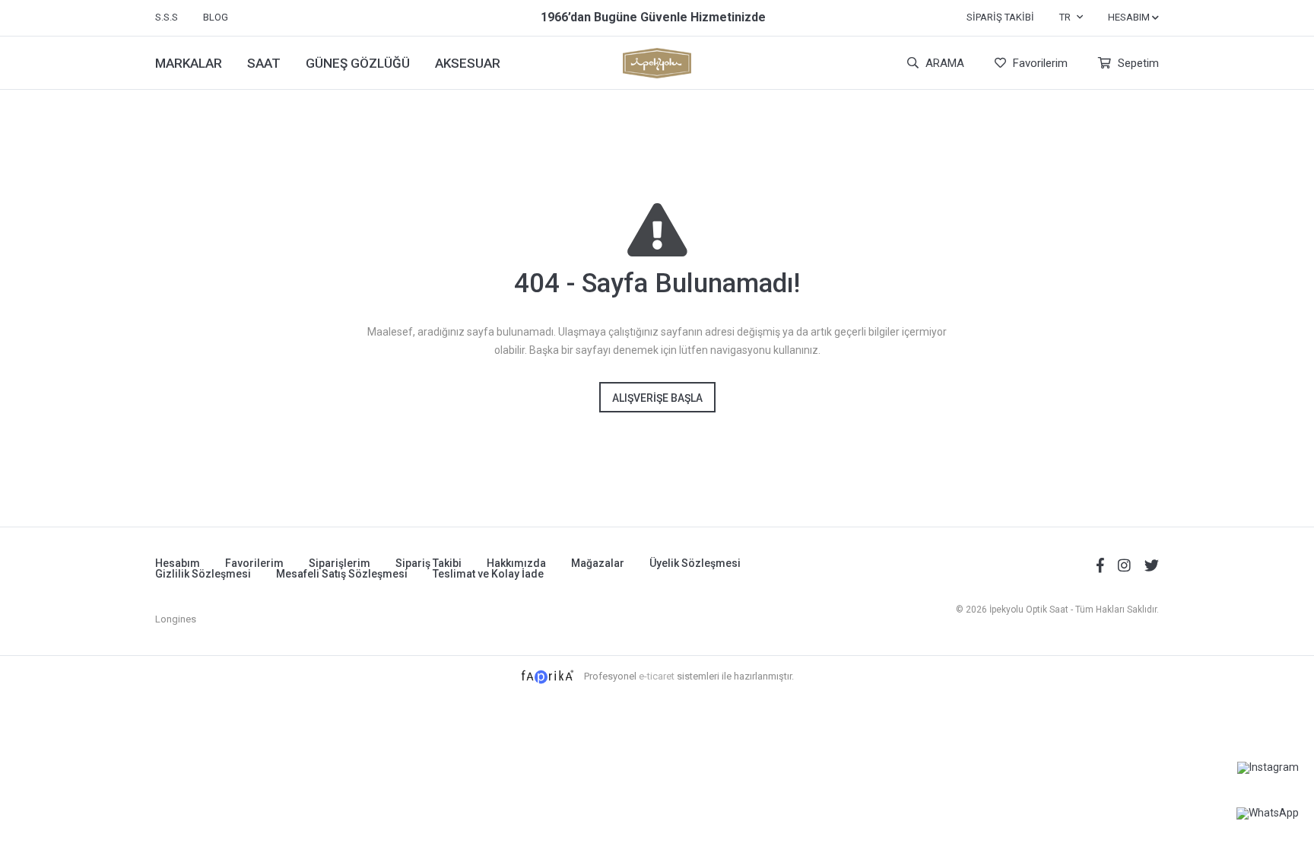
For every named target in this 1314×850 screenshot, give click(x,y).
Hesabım (177, 563)
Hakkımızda (516, 563)
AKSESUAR (467, 63)
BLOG (215, 17)
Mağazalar (597, 563)
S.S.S (166, 17)
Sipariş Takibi (1000, 17)
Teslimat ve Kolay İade (488, 574)
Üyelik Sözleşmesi (695, 563)
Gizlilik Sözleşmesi (203, 574)
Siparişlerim (339, 563)
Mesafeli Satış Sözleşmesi (342, 574)
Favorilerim (1039, 63)
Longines (175, 619)
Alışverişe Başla (657, 398)
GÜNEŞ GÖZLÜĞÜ (358, 63)
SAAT (264, 63)
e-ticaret (656, 676)
